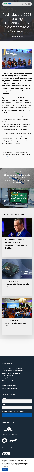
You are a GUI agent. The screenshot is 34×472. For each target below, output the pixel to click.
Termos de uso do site (9, 385)
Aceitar (4, 469)
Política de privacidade (9, 388)
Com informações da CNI (11, 157)
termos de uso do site (13, 465)
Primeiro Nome (6, 398)
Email (3, 405)
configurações (24, 463)
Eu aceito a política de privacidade (14, 411)
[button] (29, 4)
